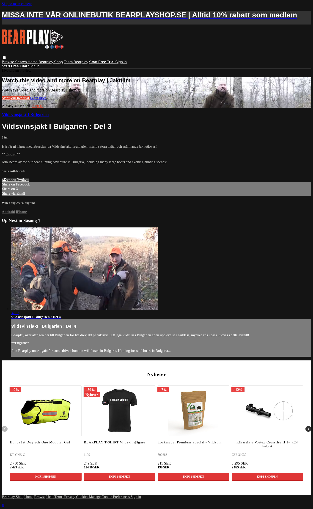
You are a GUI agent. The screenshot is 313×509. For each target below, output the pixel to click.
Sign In (33, 66)
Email (25, 180)
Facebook (9, 180)
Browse (8, 62)
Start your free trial (16, 98)
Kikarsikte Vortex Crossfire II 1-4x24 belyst (267, 444)
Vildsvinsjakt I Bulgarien (25, 114)
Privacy (70, 497)
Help (50, 497)
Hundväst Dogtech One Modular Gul (40, 442)
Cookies (82, 497)
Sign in (121, 62)
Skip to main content (17, 4)
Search (21, 62)
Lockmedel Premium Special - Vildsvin (190, 442)
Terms (59, 497)
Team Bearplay (76, 62)
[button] (4, 57)
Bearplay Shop (50, 62)
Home (33, 62)
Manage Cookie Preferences (110, 497)
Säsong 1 (31, 220)
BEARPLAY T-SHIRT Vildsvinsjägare (114, 442)
